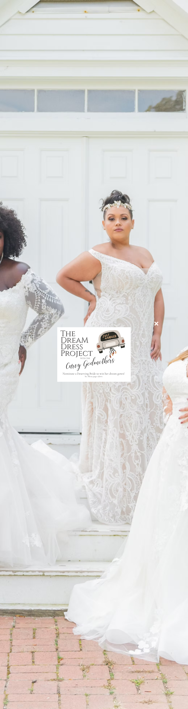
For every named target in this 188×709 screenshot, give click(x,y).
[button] (156, 324)
